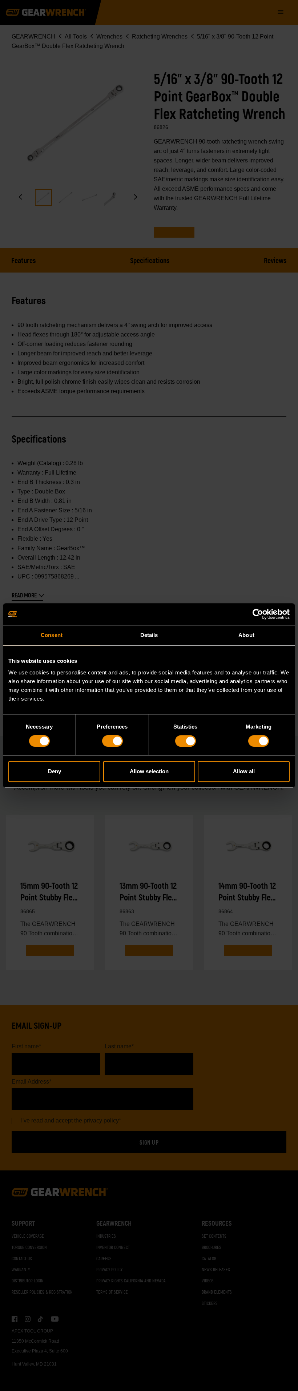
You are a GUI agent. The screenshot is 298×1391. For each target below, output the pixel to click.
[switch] (112, 741)
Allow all (244, 771)
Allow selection (149, 771)
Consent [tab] (52, 635)
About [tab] (246, 635)
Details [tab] (149, 635)
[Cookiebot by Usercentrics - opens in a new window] (258, 614)
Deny (54, 771)
